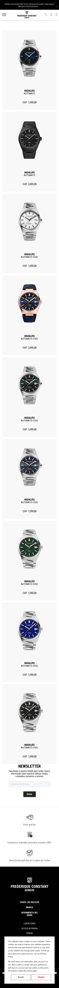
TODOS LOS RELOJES (29, 902)
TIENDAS (29, 933)
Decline (41, 977)
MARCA (29, 907)
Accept (21, 977)
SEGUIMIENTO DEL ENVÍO (29, 914)
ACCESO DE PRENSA (30, 928)
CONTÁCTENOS (29, 924)
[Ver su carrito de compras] (56, 15)
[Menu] (4, 14)
